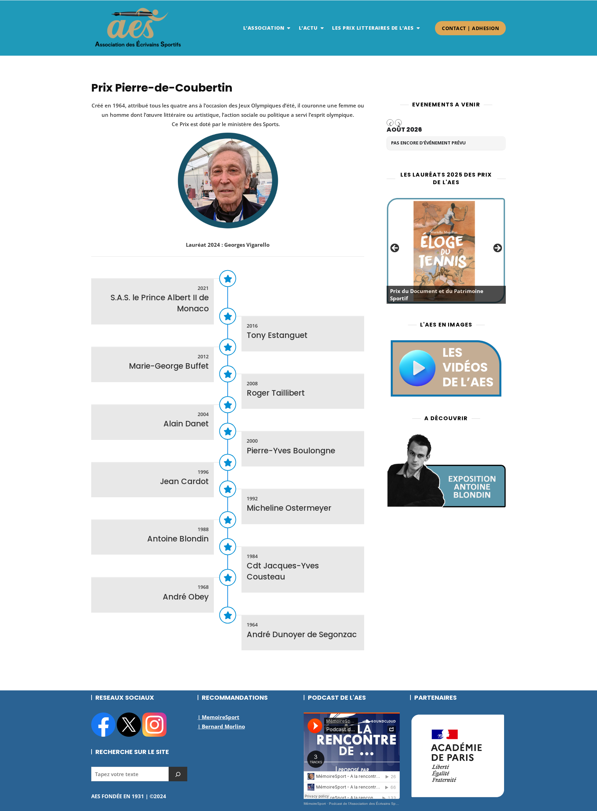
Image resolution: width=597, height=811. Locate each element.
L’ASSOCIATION (264, 28)
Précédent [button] (395, 248)
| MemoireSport (218, 717)
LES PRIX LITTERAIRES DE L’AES (373, 28)
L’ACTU (308, 28)
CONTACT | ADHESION (470, 28)
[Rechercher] (178, 774)
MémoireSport (315, 803)
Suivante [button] (497, 248)
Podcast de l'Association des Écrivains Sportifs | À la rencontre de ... (383, 803)
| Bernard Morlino (221, 726)
